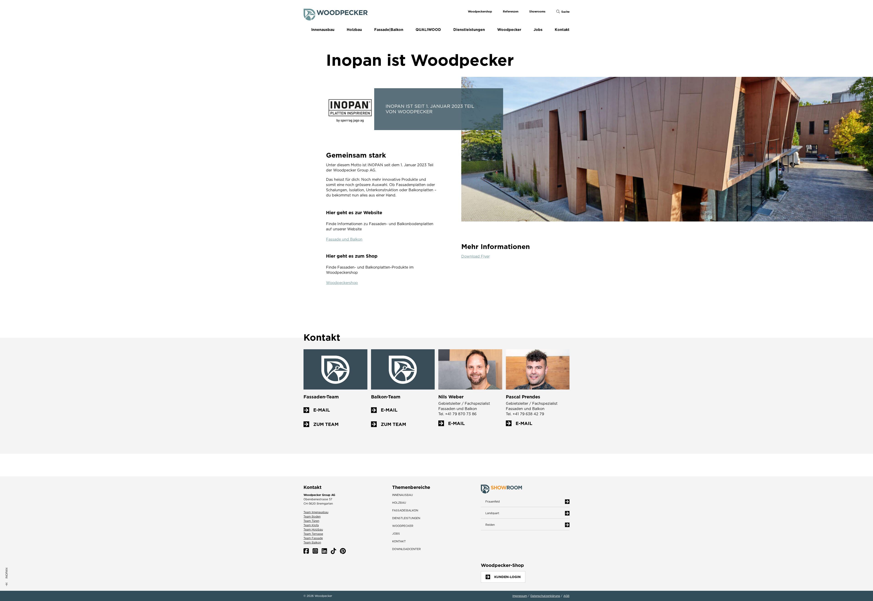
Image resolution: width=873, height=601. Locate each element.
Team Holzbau (313, 529)
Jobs (538, 30)
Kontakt (562, 30)
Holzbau (354, 30)
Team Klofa (311, 525)
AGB (566, 596)
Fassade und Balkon (344, 239)
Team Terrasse (313, 534)
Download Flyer (475, 256)
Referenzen (510, 11)
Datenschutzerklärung (545, 596)
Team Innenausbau (316, 512)
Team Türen (311, 521)
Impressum (519, 596)
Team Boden (312, 516)
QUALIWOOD (428, 30)
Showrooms (537, 11)
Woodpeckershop (480, 11)
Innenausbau (322, 30)
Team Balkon (312, 542)
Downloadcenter (406, 549)
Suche (565, 11)
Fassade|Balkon (388, 30)
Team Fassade (313, 538)
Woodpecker (509, 30)
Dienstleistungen (469, 30)
